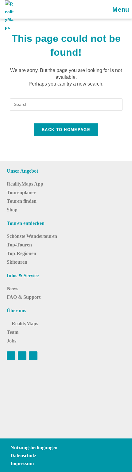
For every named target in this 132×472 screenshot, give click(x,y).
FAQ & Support (24, 297)
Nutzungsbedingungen (33, 447)
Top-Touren (19, 244)
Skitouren (17, 262)
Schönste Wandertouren (32, 236)
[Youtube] (11, 355)
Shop (12, 209)
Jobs (11, 340)
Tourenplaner (21, 192)
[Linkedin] (33, 355)
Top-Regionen (21, 253)
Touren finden (22, 201)
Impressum (22, 463)
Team (12, 332)
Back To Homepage (66, 129)
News (12, 288)
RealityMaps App (25, 183)
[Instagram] (22, 355)
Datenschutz (23, 455)
